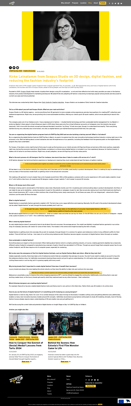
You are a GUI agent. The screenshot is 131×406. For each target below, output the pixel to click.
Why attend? (65, 3)
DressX (63, 232)
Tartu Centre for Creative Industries (53, 102)
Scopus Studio (26, 92)
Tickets (102, 3)
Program (75, 3)
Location (83, 3)
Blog (90, 3)
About (96, 3)
